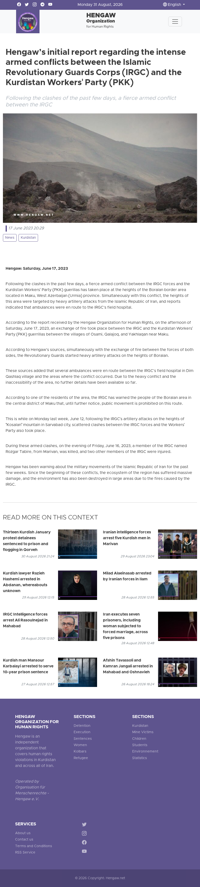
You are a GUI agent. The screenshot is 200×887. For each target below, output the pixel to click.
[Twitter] (85, 825)
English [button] (174, 4)
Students (139, 745)
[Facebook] (85, 843)
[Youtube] (85, 852)
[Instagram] (85, 834)
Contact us (24, 839)
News (9, 238)
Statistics (139, 758)
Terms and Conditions (33, 846)
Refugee (81, 758)
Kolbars (80, 751)
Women (80, 745)
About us (22, 833)
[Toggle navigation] (175, 21)
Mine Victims (142, 732)
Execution (82, 732)
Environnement (145, 751)
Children (139, 739)
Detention (82, 726)
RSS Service (25, 852)
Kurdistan (28, 238)
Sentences (83, 739)
